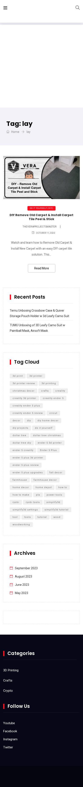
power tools (54, 494)
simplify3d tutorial (56, 509)
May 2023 (21, 593)
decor (16, 420)
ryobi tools (33, 502)
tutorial (42, 517)
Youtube (9, 723)
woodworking (21, 524)
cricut (53, 413)
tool (15, 517)
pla (38, 494)
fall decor (55, 472)
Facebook (10, 731)
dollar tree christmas (47, 435)
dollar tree (19, 435)
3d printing (49, 383)
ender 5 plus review (26, 465)
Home (15, 132)
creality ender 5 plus (26, 405)
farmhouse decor (45, 480)
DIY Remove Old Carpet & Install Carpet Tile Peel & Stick (41, 217)
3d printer (35, 376)
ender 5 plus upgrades (28, 472)
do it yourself (44, 428)
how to (62, 487)
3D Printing (11, 670)
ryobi (16, 502)
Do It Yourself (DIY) (41, 208)
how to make (21, 494)
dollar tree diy (22, 442)
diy (29, 420)
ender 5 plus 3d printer (28, 457)
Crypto (8, 691)
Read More (41, 268)
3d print (18, 376)
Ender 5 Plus (48, 450)
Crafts (7, 680)
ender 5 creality (23, 450)
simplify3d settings (25, 509)
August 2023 (23, 576)
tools (27, 517)
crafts (45, 390)
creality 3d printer (24, 398)
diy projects (20, 428)
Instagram (10, 739)
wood (56, 517)
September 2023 (26, 568)
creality (60, 390)
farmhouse (20, 480)
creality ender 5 (53, 398)
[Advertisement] (41, 66)
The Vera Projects (34, 8)
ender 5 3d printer (50, 442)
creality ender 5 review (28, 413)
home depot (44, 487)
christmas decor (23, 390)
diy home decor (48, 420)
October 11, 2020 (45, 233)
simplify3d (53, 502)
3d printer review (24, 383)
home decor (21, 487)
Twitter (8, 747)
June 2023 (22, 584)
